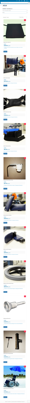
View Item (5, 51)
